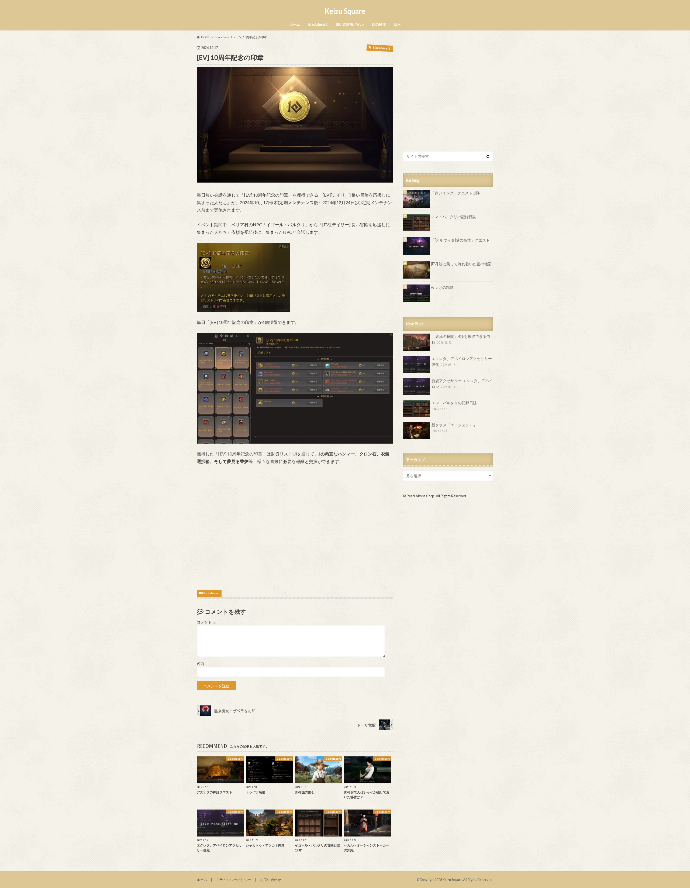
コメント (206, 622)
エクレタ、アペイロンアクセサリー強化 (462, 361)
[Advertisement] (295, 525)
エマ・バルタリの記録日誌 (453, 216)
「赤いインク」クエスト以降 (455, 193)
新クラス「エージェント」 (454, 428)
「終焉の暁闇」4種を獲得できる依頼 (461, 339)
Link (397, 24)
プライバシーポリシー (233, 879)
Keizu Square (345, 11)
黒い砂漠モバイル (350, 24)
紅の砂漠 (379, 24)
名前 (200, 663)
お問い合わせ (270, 879)
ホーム (294, 24)
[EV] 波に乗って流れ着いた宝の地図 (461, 264)
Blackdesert (317, 24)
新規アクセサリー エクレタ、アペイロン (462, 383)
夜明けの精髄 (442, 287)
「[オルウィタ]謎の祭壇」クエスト (460, 240)
